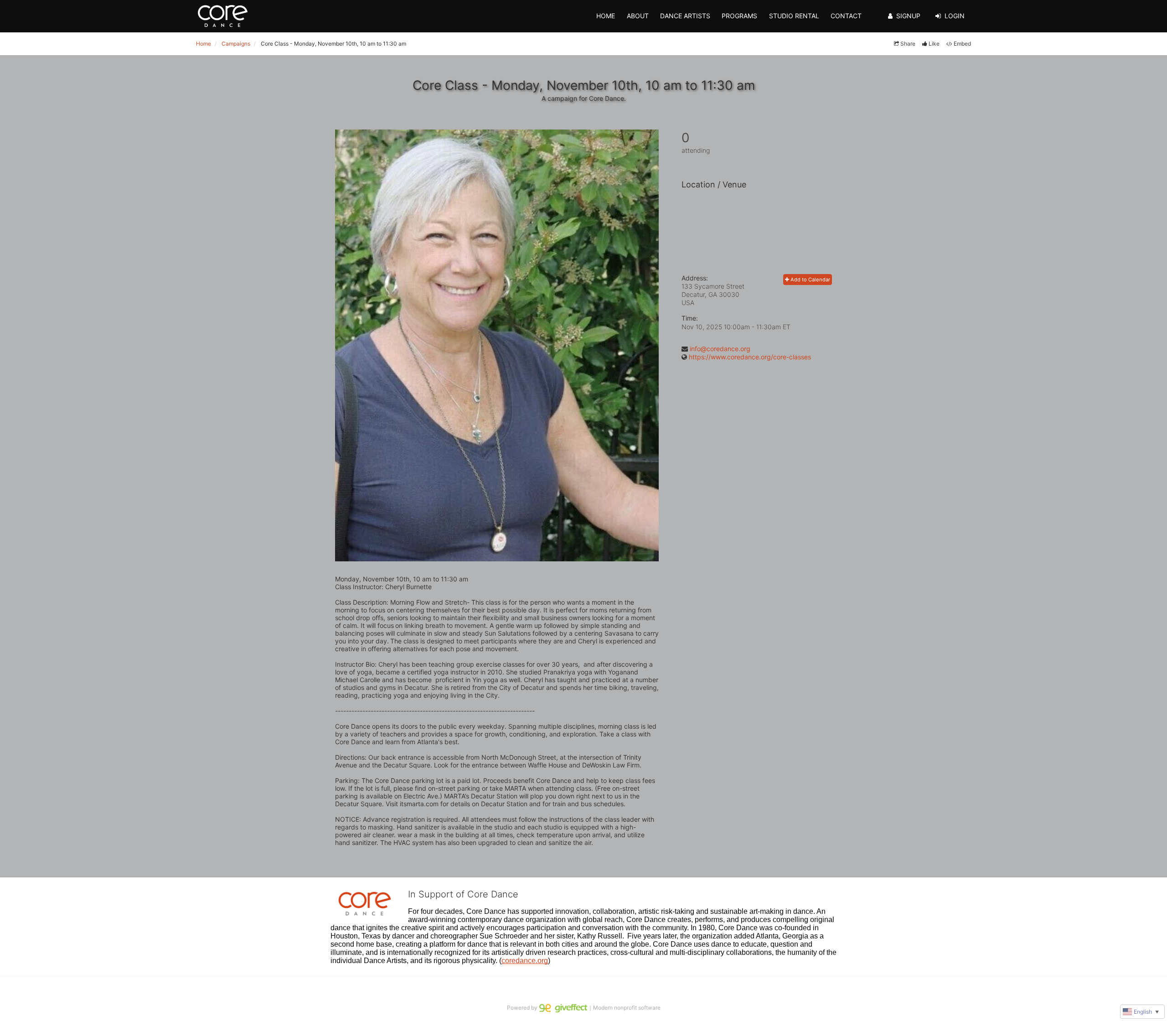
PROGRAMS (739, 16)
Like (934, 43)
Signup (908, 16)
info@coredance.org (720, 348)
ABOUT (638, 16)
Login (955, 16)
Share (907, 43)
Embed (962, 43)
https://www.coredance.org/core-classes (750, 357)
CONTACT (846, 16)
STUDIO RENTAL (794, 16)
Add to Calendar (809, 279)
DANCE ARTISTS (685, 16)
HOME (605, 16)
